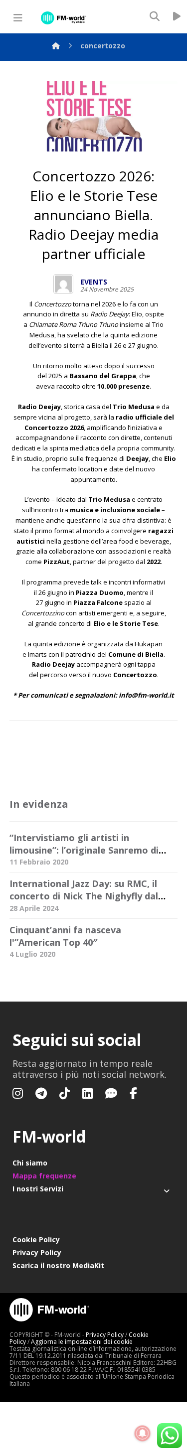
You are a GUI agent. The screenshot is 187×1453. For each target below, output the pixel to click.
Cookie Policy (36, 1239)
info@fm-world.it (146, 695)
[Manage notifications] (143, 1434)
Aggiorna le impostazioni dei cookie (82, 1341)
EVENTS (93, 282)
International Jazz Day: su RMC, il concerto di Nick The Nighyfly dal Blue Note (83, 895)
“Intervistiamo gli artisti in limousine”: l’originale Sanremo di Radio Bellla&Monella (84, 850)
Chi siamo (29, 1162)
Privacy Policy (36, 1252)
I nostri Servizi (37, 1188)
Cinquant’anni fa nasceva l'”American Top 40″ (65, 936)
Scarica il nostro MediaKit (58, 1265)
